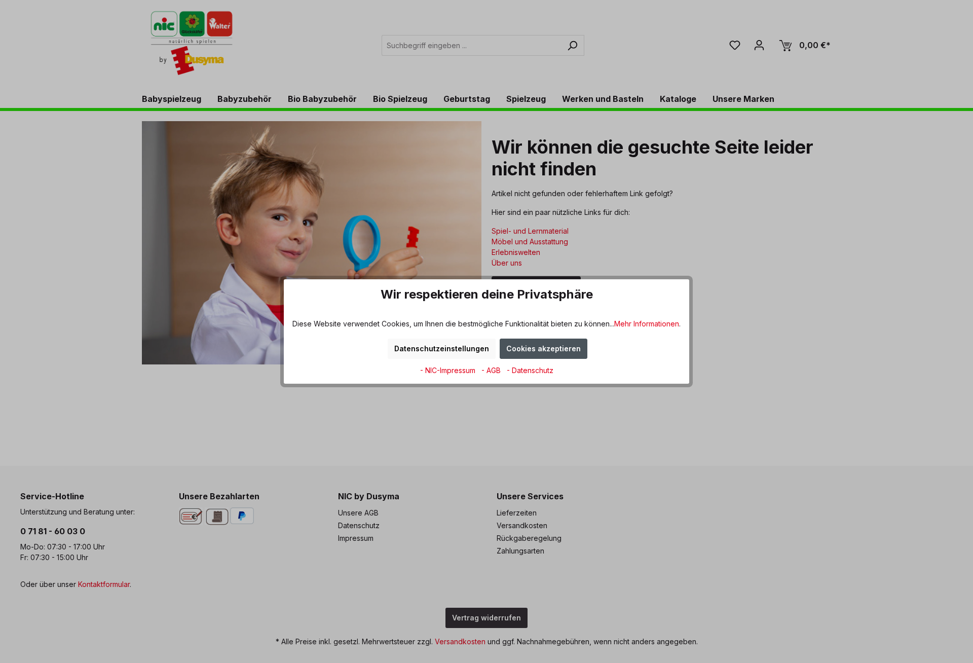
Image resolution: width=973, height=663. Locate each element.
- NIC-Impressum (448, 370)
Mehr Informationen (646, 323)
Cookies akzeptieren (543, 348)
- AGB (492, 370)
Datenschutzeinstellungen (441, 348)
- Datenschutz (530, 370)
